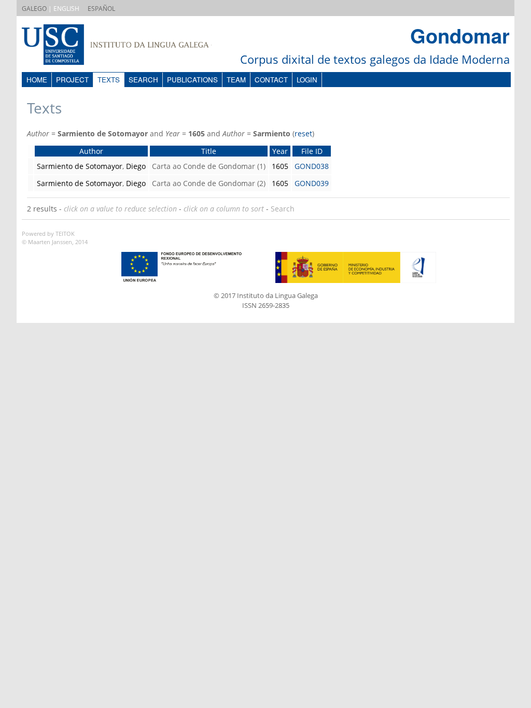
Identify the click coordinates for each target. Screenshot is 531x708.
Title (208, 151)
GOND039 (312, 183)
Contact (271, 79)
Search (143, 79)
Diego (136, 166)
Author (91, 151)
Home (36, 79)
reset (303, 133)
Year (280, 151)
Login (307, 79)
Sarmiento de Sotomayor (79, 166)
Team (236, 79)
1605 (280, 166)
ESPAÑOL (101, 8)
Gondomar (460, 35)
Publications (192, 79)
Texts (108, 79)
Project (72, 79)
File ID (312, 151)
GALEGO (34, 8)
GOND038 (312, 166)
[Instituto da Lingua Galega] (127, 46)
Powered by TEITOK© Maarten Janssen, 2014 (55, 238)
